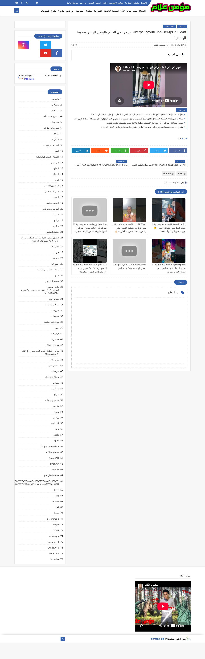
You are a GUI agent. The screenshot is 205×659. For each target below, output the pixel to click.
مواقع (56, 394)
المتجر (91, 2)
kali (57, 507)
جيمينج (56, 258)
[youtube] (16, 3)
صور (57, 327)
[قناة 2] (42, 639)
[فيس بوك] (27, 639)
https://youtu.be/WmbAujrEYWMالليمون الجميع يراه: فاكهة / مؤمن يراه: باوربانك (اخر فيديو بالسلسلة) (86, 268)
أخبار (57, 150)
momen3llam (157, 638)
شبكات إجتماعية (52, 304)
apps (56, 440)
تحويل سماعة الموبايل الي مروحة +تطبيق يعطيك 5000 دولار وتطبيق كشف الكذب (145, 122)
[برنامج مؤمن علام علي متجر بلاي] (52, 3)
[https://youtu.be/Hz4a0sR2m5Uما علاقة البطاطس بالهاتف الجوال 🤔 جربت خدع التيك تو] (168, 210)
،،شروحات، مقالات (51, 116)
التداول (56, 168)
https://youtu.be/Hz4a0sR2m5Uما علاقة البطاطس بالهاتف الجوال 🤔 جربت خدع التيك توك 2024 (167, 228)
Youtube (169, 26)
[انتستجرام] (37, 639)
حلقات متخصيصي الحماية (48, 269)
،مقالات (55, 133)
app (57, 429)
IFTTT (182, 26)
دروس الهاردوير (52, 281)
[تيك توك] (22, 639)
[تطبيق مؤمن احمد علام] (57, 639)
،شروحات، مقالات (51, 127)
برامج (56, 220)
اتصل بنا (128, 2)
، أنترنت (55, 98)
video (56, 530)
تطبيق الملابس (52, 231)
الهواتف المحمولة (51, 191)
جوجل (56, 252)
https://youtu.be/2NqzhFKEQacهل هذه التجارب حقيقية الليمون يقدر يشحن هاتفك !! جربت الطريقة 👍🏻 (128, 228)
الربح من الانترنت (51, 185)
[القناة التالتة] (52, 639)
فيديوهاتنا (45, 10)
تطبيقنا (136, 2)
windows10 (53, 547)
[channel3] (47, 3)
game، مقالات (52, 452)
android (55, 423)
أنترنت (56, 197)
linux (56, 513)
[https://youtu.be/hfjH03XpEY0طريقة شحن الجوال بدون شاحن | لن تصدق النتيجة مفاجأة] (168, 251)
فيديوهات (55, 333)
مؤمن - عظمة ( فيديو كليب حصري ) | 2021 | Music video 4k (39, 352)
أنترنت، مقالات (52, 203)
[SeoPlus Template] (188, 639)
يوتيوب (56, 417)
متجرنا (61, 10)
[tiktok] (32, 3)
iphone (55, 501)
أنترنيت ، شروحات (51, 208)
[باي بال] (32, 639)
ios (57, 495)
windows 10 (53, 541)
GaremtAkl (54, 458)
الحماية (56, 174)
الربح (56, 179)
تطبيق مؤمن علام (129, 10)
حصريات (55, 263)
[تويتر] (47, 639)
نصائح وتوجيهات (52, 400)
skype (56, 524)
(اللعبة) (144, 2)
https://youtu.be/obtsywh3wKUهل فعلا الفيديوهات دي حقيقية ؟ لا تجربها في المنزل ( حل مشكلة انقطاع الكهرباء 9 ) (128, 118)
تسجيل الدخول (72, 2)
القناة (105, 2)
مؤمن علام (54, 359)
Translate (29, 78)
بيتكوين (55, 226)
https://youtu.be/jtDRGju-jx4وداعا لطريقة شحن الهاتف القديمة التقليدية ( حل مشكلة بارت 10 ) (137, 114)
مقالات (56, 382)
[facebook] (22, 3)
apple (56, 434)
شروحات (55, 310)
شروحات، (54, 316)
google (55, 469)
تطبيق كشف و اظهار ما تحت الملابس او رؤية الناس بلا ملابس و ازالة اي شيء (39, 239)
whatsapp (54, 536)
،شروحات (54, 122)
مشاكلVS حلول (52, 377)
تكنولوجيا (55, 246)
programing (53, 518)
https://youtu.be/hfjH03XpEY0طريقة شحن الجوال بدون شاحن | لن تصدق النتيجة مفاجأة (166, 268)
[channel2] (42, 3)
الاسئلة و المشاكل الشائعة (47, 156)
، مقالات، (55, 110)
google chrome (51, 475)
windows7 (54, 553)
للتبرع (53, 10)
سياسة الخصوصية (116, 2)
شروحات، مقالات (51, 322)
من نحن (83, 2)
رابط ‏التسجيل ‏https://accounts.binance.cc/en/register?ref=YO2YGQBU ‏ (39, 290)
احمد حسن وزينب (51, 145)
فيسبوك (55, 339)
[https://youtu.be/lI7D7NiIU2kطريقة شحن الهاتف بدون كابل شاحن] (129, 251)
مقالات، (55, 388)
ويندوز (56, 411)
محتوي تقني (53, 365)
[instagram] (27, 3)
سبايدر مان (54, 298)
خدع (57, 275)
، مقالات (55, 104)
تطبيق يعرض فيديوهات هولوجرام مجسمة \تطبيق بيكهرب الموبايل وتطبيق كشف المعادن (142, 126)
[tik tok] (34, 45)
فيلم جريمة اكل (52, 345)
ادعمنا (98, 2)
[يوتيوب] (16, 639)
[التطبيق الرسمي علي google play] (56, 45)
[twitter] (37, 3)
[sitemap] (63, 639)
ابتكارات (55, 139)
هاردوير (55, 405)
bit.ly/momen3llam (50, 446)
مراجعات (55, 371)
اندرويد (56, 214)
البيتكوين (55, 162)
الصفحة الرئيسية (111, 10)
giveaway (54, 463)
